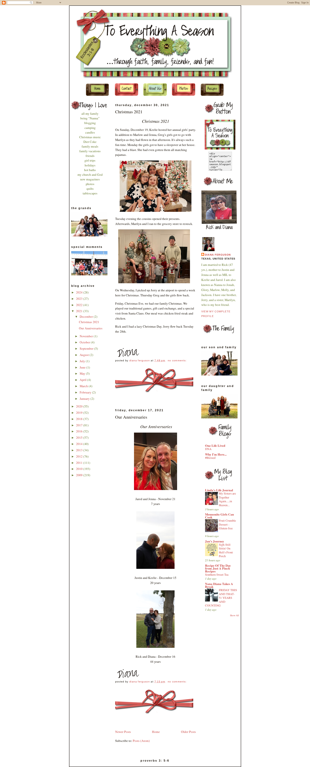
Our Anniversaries (90, 328)
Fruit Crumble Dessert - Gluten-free (227, 524)
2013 (79, 450)
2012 (79, 456)
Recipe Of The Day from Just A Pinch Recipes (218, 568)
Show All (234, 615)
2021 (79, 311)
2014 (79, 444)
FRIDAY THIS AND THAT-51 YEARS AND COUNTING (221, 597)
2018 (79, 419)
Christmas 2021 (89, 322)
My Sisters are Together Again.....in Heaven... (227, 499)
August (85, 355)
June (83, 367)
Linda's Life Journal (219, 490)
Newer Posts (123, 732)
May (83, 373)
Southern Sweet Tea (216, 575)
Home (156, 732)
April (83, 380)
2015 (79, 437)
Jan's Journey (214, 541)
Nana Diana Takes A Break (219, 585)
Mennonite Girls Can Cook (219, 515)
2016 (79, 431)
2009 (79, 475)
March (84, 386)
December (87, 316)
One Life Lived (215, 445)
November (87, 336)
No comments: (178, 360)
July (83, 361)
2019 (79, 413)
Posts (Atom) (141, 741)
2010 (79, 469)
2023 (79, 299)
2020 (79, 406)
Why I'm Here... (216, 454)
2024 (79, 292)
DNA (208, 449)
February (86, 392)
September (87, 348)
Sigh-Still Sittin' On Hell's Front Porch (226, 550)
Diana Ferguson (218, 254)
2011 (79, 463)
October (85, 342)
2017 (79, 425)
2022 (79, 305)
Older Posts (188, 732)
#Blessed (210, 458)
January (85, 399)
